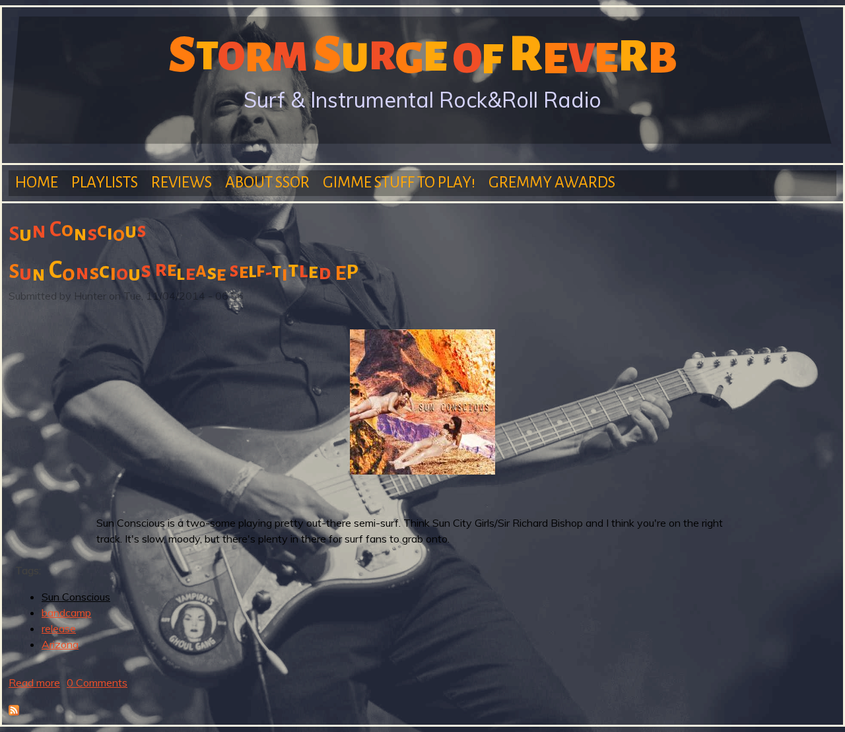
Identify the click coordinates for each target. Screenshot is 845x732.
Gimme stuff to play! (399, 182)
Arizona (60, 644)
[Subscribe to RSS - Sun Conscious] (14, 711)
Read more (34, 682)
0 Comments (97, 682)
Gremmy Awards (552, 182)
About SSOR (267, 182)
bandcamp (66, 612)
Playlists (104, 182)
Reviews (181, 182)
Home (36, 182)
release (59, 628)
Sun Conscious (76, 596)
